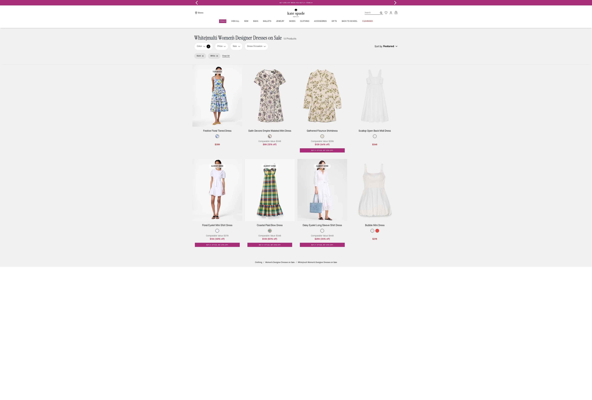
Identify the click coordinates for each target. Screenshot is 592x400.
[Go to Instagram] (330, 301)
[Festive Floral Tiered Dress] (217, 96)
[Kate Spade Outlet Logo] (296, 12)
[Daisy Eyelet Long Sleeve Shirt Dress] (322, 190)
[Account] (391, 13)
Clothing (258, 262)
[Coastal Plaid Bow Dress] (270, 190)
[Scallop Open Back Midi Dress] (375, 96)
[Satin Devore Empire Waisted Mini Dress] (270, 96)
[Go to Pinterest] (344, 301)
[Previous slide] (196, 2)
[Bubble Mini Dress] (375, 190)
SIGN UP (386, 279)
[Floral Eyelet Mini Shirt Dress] (217, 190)
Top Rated (217, 72)
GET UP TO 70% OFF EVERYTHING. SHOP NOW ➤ (296, 3)
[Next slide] (395, 2)
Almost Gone (217, 166)
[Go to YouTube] (351, 301)
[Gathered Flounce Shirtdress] (322, 96)
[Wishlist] (386, 13)
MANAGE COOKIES (370, 323)
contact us (359, 294)
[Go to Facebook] (337, 301)
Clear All (226, 56)
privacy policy (344, 294)
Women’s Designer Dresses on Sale (280, 262)
